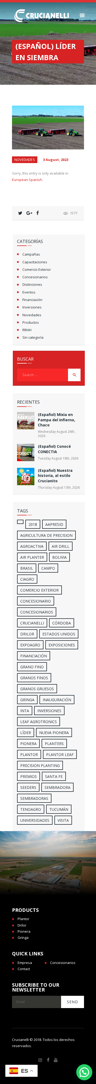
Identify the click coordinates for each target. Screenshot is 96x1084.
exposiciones (62, 644)
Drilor (27, 633)
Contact (24, 968)
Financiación (32, 299)
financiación (33, 655)
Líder (25, 732)
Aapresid (54, 524)
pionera (28, 743)
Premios (28, 776)
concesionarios (36, 612)
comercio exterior (39, 590)
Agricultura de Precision (46, 535)
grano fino (32, 666)
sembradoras (34, 798)
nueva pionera (54, 732)
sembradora (57, 787)
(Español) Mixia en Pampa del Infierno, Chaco (56, 419)
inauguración (57, 699)
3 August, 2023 (55, 159)
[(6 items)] (20, 522)
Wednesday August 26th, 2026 (56, 433)
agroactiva (31, 546)
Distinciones (32, 284)
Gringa (23, 937)
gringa (27, 699)
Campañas (31, 254)
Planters (54, 743)
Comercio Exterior (36, 269)
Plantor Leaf (60, 754)
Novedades (24, 159)
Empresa (25, 962)
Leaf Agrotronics (38, 721)
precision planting (40, 765)
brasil (26, 568)
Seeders (28, 787)
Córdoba (61, 623)
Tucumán (58, 809)
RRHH (26, 329)
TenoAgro (30, 809)
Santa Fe (54, 776)
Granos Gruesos (37, 688)
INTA (24, 710)
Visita (63, 820)
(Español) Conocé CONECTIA (54, 449)
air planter (32, 557)
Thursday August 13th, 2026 (59, 487)
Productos (30, 322)
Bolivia (59, 557)
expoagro (30, 644)
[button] (84, 1072)
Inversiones (32, 307)
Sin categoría (32, 337)
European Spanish (27, 179)
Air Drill (60, 546)
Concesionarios (35, 277)
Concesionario (35, 601)
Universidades (34, 820)
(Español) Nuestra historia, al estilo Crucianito (55, 475)
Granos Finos (34, 677)
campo (48, 568)
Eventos (28, 292)
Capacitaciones (34, 262)
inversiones (49, 710)
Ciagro (27, 579)
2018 (33, 524)
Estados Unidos (58, 633)
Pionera (24, 931)
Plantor (29, 754)
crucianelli (32, 623)
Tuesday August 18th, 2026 (58, 458)
